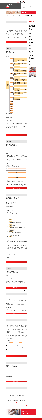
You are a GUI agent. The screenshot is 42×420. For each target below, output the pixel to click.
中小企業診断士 (30, 45)
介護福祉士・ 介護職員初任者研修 (32, 25)
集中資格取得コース (16, 397)
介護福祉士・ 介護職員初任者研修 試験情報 (32, 26)
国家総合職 (30, 60)
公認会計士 (30, 33)
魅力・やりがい (32, 15)
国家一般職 (30, 61)
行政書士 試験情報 (30, 29)
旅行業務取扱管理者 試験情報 (31, 58)
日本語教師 (30, 48)
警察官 (29, 63)
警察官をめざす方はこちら (16, 188)
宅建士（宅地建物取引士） (31, 42)
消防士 (29, 64)
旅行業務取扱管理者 (30, 57)
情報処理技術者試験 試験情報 (31, 40)
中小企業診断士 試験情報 (31, 46)
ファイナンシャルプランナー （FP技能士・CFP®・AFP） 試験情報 (32, 55)
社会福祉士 (30, 36)
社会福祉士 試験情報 (30, 37)
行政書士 (30, 28)
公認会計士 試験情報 (30, 34)
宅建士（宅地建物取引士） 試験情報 (32, 43)
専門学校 (16, 402)
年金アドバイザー (30, 49)
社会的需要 (28, 15)
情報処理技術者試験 (30, 39)
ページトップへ (25, 290)
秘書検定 (30, 52)
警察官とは (8, 15)
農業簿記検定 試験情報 (31, 51)
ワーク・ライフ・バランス (22, 15)
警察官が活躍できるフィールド (14, 15)
